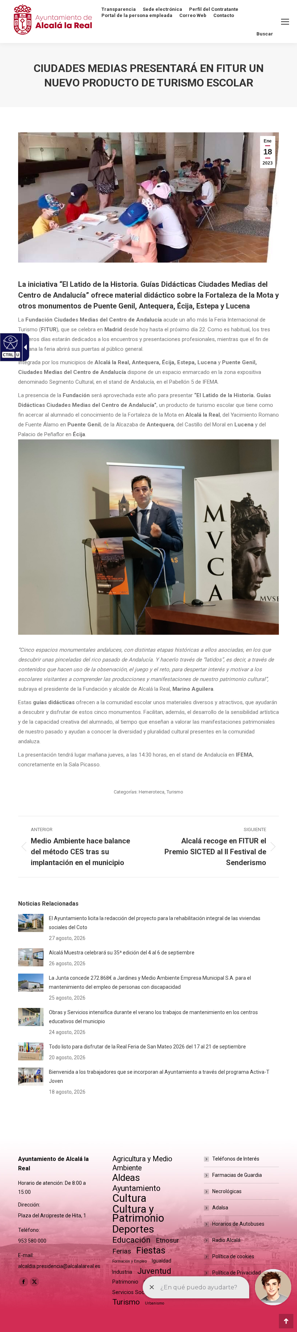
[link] (267, 152)
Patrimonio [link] (125, 1282)
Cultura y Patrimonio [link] (138, 1214)
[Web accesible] (9, 342)
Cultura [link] (129, 1198)
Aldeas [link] (126, 1177)
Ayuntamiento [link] (136, 1188)
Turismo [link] (175, 792)
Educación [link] (131, 1239)
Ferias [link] (121, 1251)
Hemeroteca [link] (151, 792)
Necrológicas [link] (227, 1191)
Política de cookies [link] (233, 1256)
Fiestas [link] (151, 1250)
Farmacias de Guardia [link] (237, 1175)
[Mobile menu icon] (285, 21)
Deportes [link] (133, 1229)
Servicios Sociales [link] (133, 1292)
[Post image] (30, 923)
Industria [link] (122, 1272)
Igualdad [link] (161, 1261)
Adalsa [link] (220, 1207)
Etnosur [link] (167, 1240)
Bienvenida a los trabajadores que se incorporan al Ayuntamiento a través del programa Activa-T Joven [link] (159, 1076)
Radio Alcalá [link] (226, 1240)
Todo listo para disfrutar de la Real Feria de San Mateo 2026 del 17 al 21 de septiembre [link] (147, 1047)
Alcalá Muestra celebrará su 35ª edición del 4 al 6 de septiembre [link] (121, 953)
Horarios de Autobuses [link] (238, 1224)
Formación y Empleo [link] (129, 1261)
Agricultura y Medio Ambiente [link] (142, 1163)
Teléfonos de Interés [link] (235, 1159)
